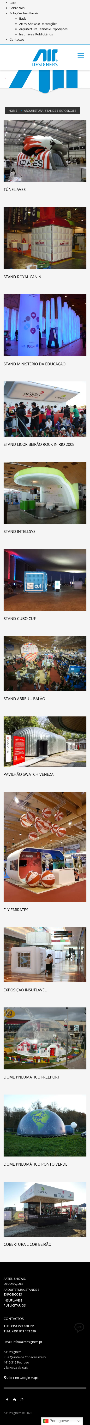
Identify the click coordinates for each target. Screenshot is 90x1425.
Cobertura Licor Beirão (27, 1244)
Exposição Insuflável (25, 990)
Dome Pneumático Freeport (32, 1077)
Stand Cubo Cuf (20, 618)
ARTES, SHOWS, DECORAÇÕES (15, 1281)
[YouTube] (14, 1399)
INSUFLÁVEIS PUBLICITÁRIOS (15, 1303)
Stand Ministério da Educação (35, 364)
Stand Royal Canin (22, 276)
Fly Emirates (16, 909)
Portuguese (58, 1421)
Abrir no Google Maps (22, 1377)
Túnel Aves (15, 189)
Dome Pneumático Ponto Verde (35, 1164)
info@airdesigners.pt (27, 1342)
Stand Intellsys (20, 531)
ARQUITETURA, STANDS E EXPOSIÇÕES (21, 1292)
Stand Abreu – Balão (24, 698)
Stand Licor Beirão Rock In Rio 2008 (39, 444)
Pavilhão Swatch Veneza (29, 774)
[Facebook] (7, 1399)
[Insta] (21, 1399)
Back (13, 2)
